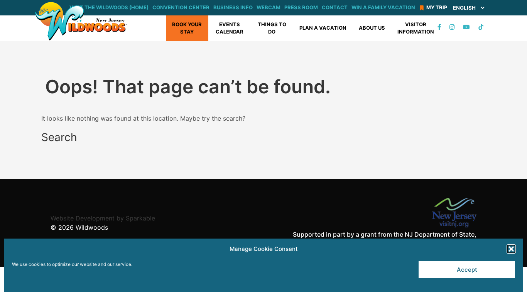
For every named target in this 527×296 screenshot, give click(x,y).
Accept (467, 269)
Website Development (83, 218)
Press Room (301, 7)
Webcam (268, 7)
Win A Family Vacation (383, 7)
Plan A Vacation (322, 28)
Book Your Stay (187, 28)
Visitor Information (415, 28)
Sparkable (140, 218)
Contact (335, 7)
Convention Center (180, 7)
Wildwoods (92, 227)
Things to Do (272, 28)
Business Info (233, 7)
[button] (511, 249)
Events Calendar (229, 28)
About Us (372, 28)
